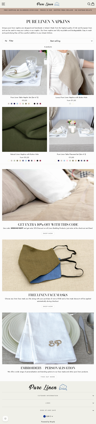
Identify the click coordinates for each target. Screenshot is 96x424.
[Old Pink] (20, 104)
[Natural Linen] (70, 104)
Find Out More (48, 377)
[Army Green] (26, 104)
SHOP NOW (48, 306)
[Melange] (9, 104)
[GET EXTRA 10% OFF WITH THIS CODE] (48, 195)
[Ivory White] (32, 104)
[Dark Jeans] (11, 104)
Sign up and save (48, 410)
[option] (48, 10)
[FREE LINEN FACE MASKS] (48, 265)
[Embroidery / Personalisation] (48, 338)
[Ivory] (73, 104)
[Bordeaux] (40, 104)
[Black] (35, 104)
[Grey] (37, 104)
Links (48, 403)
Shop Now (48, 233)
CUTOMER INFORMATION (48, 396)
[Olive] (23, 104)
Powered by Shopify (48, 422)
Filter (10, 40)
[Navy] (14, 104)
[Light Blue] (17, 104)
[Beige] (29, 104)
